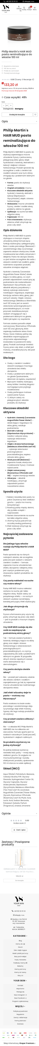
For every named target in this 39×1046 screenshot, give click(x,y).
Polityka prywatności (20, 1011)
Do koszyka (19, 880)
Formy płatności (20, 1021)
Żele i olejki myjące (20, 950)
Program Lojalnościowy (20, 1001)
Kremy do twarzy (20, 972)
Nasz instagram (19, 995)
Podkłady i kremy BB (20, 963)
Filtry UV (20, 976)
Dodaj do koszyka (17, 114)
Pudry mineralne (20, 960)
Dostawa (20, 1024)
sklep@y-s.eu (29, 1)
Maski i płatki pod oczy (20, 953)
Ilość (3, 102)
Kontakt (20, 985)
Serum (20, 947)
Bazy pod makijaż (20, 957)
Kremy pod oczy (20, 969)
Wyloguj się (20, 992)
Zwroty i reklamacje (20, 1018)
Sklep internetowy (19, 1043)
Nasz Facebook (19, 998)
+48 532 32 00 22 (12, 1)
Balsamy (20, 966)
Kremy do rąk (20, 944)
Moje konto (20, 989)
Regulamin (20, 1014)
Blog (20, 941)
